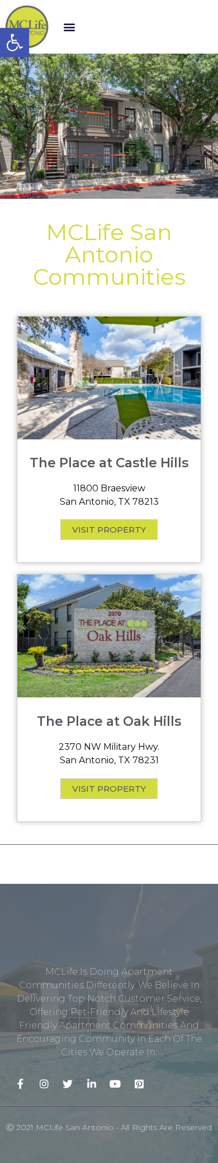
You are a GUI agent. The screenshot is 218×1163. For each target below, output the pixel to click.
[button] (69, 26)
